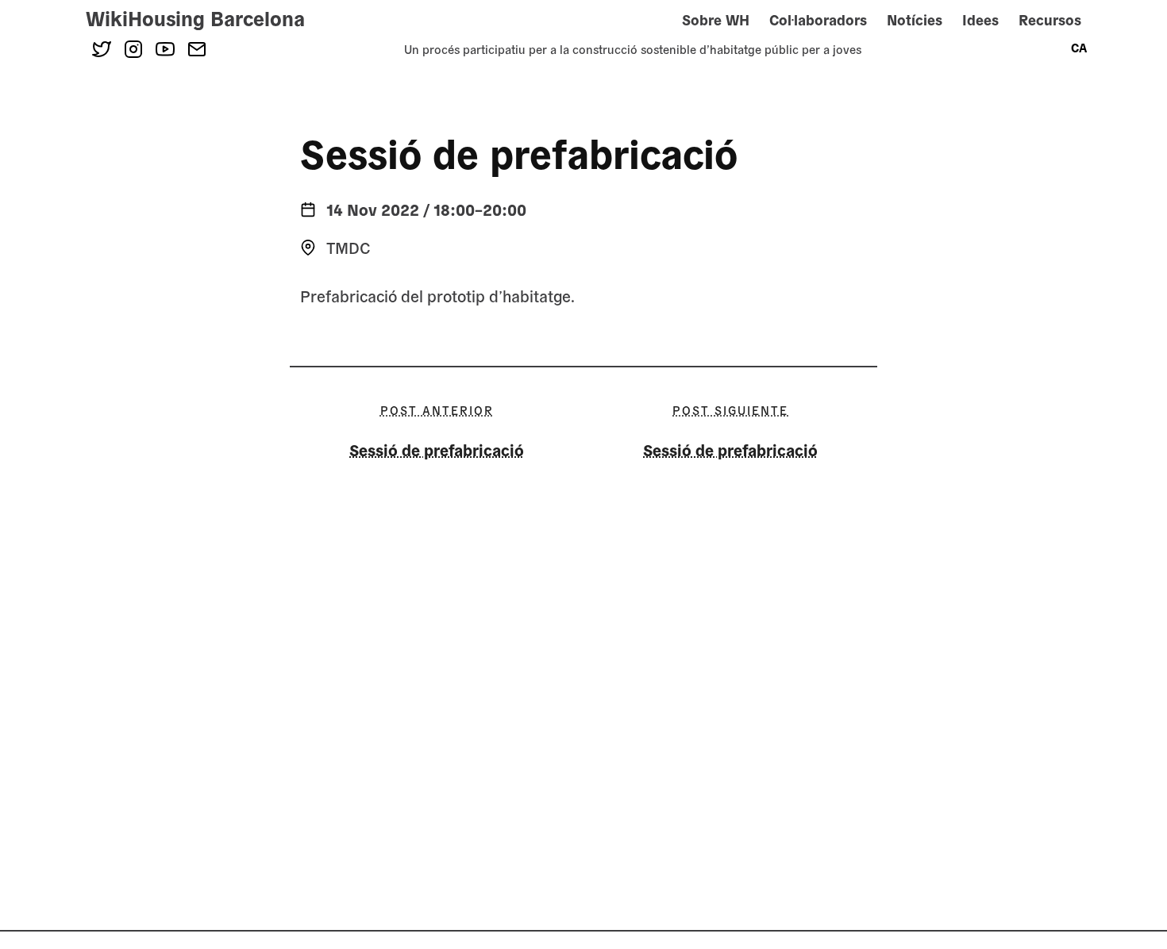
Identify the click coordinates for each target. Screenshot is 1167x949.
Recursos (1050, 19)
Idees (980, 19)
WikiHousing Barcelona (195, 17)
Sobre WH (715, 19)
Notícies (914, 19)
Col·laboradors (818, 19)
